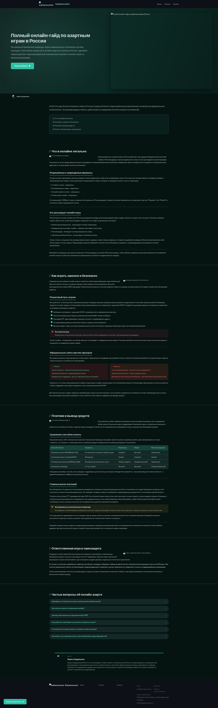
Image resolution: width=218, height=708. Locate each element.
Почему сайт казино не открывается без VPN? (70, 615)
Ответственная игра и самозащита (67, 129)
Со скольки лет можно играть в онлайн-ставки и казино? (74, 629)
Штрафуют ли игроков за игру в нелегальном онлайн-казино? (76, 601)
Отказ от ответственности (159, 690)
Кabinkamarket (62, 4)
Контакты (157, 686)
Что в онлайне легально (63, 118)
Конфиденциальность (144, 689)
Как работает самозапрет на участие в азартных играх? (74, 622)
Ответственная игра (143, 695)
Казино (176, 4)
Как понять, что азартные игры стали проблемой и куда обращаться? (79, 636)
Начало (167, 4)
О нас (139, 686)
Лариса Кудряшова (75, 659)
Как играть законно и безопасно (66, 122)
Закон (159, 4)
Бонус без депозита (14, 702)
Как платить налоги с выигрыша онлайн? (68, 608)
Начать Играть (21, 66)
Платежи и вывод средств (64, 126)
